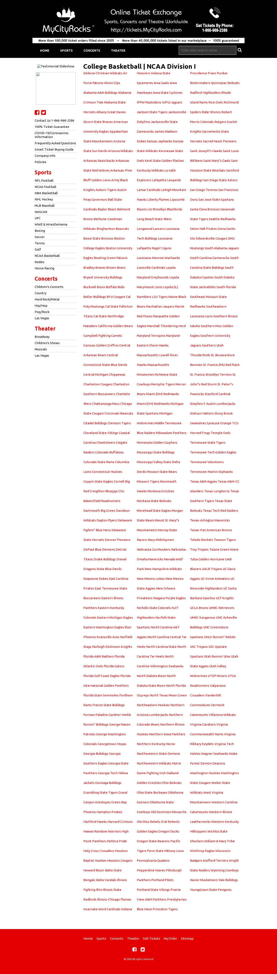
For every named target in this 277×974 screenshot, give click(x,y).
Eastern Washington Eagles (103, 627)
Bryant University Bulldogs (102, 277)
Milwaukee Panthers (171, 433)
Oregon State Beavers (153, 841)
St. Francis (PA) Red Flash (221, 365)
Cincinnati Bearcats (119, 413)
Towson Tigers (225, 540)
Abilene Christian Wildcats (102, 73)
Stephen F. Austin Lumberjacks (212, 403)
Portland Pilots (162, 880)
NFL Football (44, 180)
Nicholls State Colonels (154, 608)
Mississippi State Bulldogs (156, 452)
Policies (40, 162)
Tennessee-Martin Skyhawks (211, 471)
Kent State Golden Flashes (164, 160)
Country (40, 293)
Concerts (92, 50)
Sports (66, 50)
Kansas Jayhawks (159, 141)
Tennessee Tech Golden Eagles (213, 452)
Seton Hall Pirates (203, 228)
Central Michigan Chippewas (104, 374)
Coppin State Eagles (98, 481)
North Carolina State (161, 646)
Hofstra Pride (117, 841)
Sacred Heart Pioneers (220, 141)
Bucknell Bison (94, 287)
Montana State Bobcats (154, 501)
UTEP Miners (217, 676)
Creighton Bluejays (104, 491)
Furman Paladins (95, 715)
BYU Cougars (115, 297)
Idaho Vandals (106, 880)
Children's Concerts (49, 287)
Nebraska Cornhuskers (154, 549)
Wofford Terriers (215, 860)
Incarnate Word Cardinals (102, 909)
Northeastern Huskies (153, 705)
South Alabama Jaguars (222, 248)
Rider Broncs (211, 112)
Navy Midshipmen (161, 540)
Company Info (45, 155)
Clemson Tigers (119, 423)
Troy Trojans (199, 549)
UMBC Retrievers (221, 608)
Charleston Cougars (97, 384)
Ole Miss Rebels (148, 821)
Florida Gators (114, 666)
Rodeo (39, 262)
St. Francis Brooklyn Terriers (211, 374)
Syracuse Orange (219, 423)
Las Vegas (42, 318)
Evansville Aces (108, 637)
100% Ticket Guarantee (52, 127)
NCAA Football (45, 187)
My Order (170, 938)
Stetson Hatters (202, 413)
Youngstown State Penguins (211, 889)
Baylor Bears (107, 209)
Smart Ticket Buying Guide (54, 149)
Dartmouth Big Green (99, 510)
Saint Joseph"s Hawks (206, 151)
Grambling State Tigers (100, 792)
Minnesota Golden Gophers (157, 442)
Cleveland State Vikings (100, 433)
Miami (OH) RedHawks (162, 394)
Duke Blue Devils (109, 569)
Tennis (40, 243)
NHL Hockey (44, 199)
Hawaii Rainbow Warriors (102, 831)
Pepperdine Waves (151, 870)
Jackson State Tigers (152, 112)
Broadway (42, 336)
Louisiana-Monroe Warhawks (158, 258)
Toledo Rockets (201, 540)
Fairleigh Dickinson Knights (112, 646)
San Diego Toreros (203, 190)
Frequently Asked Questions (55, 143)
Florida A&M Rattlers (98, 656)
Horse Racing (44, 268)
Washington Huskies (205, 773)
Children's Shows (47, 343)
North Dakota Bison (151, 676)
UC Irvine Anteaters (215, 578)
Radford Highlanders (205, 92)
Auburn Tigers (105, 190)
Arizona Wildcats (120, 151)
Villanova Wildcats (222, 715)
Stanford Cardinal (217, 394)
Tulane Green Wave (223, 549)
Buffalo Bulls (115, 287)
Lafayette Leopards (166, 180)
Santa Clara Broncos (205, 209)
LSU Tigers (160, 297)
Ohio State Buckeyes (152, 792)
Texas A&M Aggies (203, 481)
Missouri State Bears (162, 471)
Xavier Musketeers (204, 880)
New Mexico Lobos (151, 578)
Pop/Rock (42, 312)
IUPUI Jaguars (172, 102)
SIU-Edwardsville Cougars (208, 238)
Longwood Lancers (151, 228)
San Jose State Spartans (216, 199)
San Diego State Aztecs (220, 180)
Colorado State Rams (98, 462)
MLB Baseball (45, 205)
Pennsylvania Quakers (153, 860)
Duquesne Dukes (95, 578)
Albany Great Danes (111, 112)
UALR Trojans (212, 569)
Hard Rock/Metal (47, 299)
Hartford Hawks (95, 821)
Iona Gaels (161, 83)
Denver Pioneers (117, 540)
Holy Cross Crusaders (98, 851)
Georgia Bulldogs (95, 753)
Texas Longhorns (217, 491)
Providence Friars (203, 73)
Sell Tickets (151, 938)
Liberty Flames (158, 199)
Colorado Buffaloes (109, 452)
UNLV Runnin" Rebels (220, 637)
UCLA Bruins (199, 608)
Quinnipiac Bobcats (225, 83)
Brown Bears (116, 267)
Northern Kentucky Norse (156, 744)
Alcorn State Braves (98, 122)
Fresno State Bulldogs (108, 705)
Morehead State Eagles (154, 510)
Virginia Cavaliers (203, 724)
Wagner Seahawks (214, 753)
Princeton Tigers (165, 909)
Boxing (40, 230)
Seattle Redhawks (222, 219)
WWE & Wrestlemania (51, 224)
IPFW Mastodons (149, 102)
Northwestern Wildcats (154, 763)
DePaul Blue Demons (99, 549)
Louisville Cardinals (151, 267)
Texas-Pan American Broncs (211, 530)
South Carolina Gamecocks (209, 258)
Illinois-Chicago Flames (114, 899)
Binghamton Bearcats (113, 228)
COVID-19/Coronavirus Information (51, 135)
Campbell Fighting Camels (102, 335)
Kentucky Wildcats (150, 170)
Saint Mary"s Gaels (216, 160)
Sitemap (187, 938)
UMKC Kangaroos (202, 617)
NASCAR (41, 212)
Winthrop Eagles (202, 851)
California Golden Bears (115, 326)
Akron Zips (112, 83)
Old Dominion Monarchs (169, 812)
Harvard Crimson (120, 821)
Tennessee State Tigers (207, 442)
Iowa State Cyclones (167, 92)
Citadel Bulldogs (95, 423)
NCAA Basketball (47, 255)
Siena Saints (226, 228)
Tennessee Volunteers (207, 462)
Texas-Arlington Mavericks (210, 520)
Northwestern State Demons (158, 753)
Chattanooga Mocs (106, 403)
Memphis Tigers (163, 384)
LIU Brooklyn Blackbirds (164, 209)
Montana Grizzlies (160, 491)
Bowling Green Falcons (110, 258)
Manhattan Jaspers (160, 306)
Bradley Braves (94, 267)
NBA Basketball (46, 193)
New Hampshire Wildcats (163, 569)
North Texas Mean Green (168, 695)
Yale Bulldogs (228, 880)
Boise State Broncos (98, 238)
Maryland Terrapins (151, 335)
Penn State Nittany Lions (165, 851)
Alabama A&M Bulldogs (100, 92)
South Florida (226, 287)
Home (44, 50)
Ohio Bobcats (172, 783)
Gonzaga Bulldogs (108, 783)
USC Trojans (199, 646)
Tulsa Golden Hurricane (207, 559)
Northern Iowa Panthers (167, 734)
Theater (118, 50)
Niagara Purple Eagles (169, 598)
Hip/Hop (41, 305)
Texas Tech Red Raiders (220, 510)
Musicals (41, 349)
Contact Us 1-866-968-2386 (54, 120)
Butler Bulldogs (94, 297)
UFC (37, 218)
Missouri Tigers (148, 481)
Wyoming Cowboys (225, 870)
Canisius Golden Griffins (101, 345)
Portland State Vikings (153, 889)
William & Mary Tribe (219, 841)
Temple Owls (220, 433)
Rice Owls (215, 102)
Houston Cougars (119, 860)
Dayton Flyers (107, 520)
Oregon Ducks (168, 831)
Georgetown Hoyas (112, 744)
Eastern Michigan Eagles (115, 617)
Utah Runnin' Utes (217, 656)
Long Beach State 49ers (154, 219)
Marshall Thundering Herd (166, 326)
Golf (38, 249)
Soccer (40, 237)
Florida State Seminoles (101, 695)
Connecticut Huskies (107, 471)
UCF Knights (225, 598)
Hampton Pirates (109, 812)
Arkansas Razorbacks (99, 160)
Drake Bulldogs (104, 559)
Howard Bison (93, 870)
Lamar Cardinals (149, 190)
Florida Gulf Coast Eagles (101, 676)
